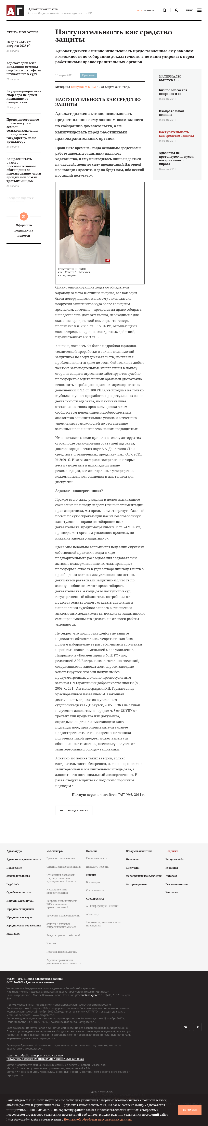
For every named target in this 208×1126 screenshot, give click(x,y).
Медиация (13, 933)
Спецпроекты (95, 898)
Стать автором (95, 890)
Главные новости (96, 858)
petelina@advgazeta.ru (89, 995)
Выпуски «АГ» (175, 859)
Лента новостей (22, 32)
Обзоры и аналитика (139, 851)
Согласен (190, 1110)
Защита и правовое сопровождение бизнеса (61, 925)
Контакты (172, 892)
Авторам (171, 876)
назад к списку (78, 810)
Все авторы (93, 882)
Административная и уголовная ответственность (64, 961)
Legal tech (12, 884)
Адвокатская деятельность (23, 859)
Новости (91, 851)
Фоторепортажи (136, 884)
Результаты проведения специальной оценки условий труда (45, 1058)
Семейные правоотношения (64, 866)
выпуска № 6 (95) (83, 87)
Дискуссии (132, 867)
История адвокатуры (20, 900)
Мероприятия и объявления (143, 876)
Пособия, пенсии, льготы (62, 951)
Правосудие (14, 867)
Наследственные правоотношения (57, 891)
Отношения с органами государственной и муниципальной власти (61, 878)
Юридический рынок (20, 909)
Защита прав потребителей (63, 935)
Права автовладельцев (61, 858)
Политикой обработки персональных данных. (98, 1119)
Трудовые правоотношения (63, 915)
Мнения (91, 875)
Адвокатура (14, 851)
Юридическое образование (23, 925)
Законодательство (18, 876)
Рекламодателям (177, 884)
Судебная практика (18, 892)
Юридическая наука (19, 917)
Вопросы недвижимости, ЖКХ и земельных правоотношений (62, 904)
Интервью (132, 859)
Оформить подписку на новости (23, 230)
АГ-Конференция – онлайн (102, 906)
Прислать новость (97, 866)
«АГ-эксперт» (55, 851)
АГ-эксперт (93, 914)
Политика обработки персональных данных (34, 1055)
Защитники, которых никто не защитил (103, 924)
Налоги (51, 943)
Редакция (172, 867)
